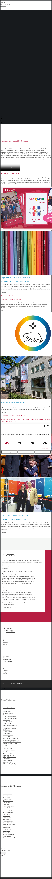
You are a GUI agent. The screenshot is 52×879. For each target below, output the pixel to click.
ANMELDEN (5, 568)
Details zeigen (45, 448)
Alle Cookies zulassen (42, 451)
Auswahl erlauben (26, 451)
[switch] (19, 443)
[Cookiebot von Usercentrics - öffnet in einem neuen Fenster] (45, 426)
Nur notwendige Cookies (9, 451)
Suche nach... (9, 853)
